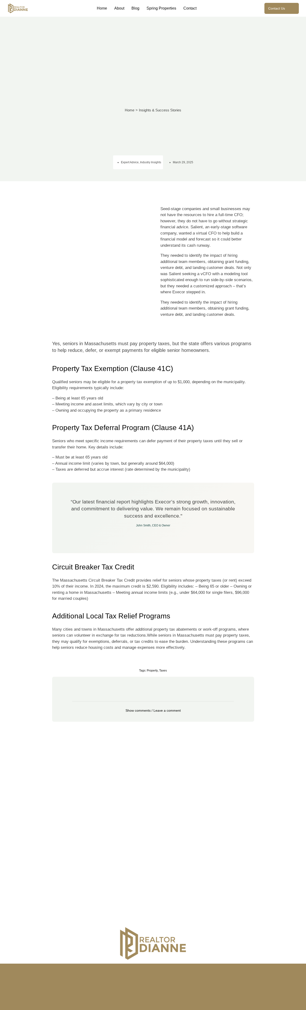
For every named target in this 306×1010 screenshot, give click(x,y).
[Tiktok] (167, 970)
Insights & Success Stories (160, 110)
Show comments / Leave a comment (153, 710)
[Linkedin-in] (153, 970)
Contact (190, 8)
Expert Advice (130, 162)
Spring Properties (161, 8)
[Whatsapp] (181, 970)
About (119, 8)
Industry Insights (150, 162)
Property (152, 670)
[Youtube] (139, 970)
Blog (135, 8)
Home (102, 8)
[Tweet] (153, 535)
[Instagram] (125, 970)
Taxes (163, 670)
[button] (153, 710)
